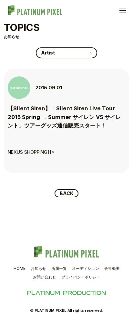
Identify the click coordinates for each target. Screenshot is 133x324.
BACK (66, 193)
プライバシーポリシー (80, 277)
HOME (20, 268)
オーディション (85, 268)
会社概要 (112, 268)
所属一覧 (59, 268)
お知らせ (38, 268)
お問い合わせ (44, 277)
